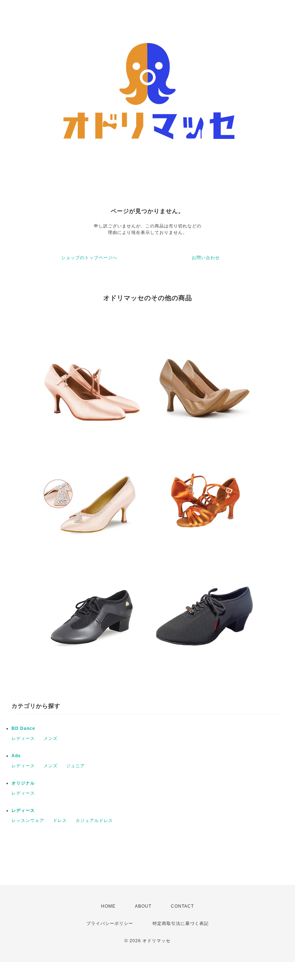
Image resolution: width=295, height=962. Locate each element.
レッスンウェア (28, 820)
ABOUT (143, 906)
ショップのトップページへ (89, 257)
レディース (23, 738)
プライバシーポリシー (109, 923)
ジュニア (75, 765)
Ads (16, 755)
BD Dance (23, 728)
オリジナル (23, 783)
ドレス (60, 820)
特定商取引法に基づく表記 (181, 923)
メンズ (51, 738)
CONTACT (182, 906)
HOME (108, 906)
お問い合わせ (206, 257)
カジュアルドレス (94, 820)
